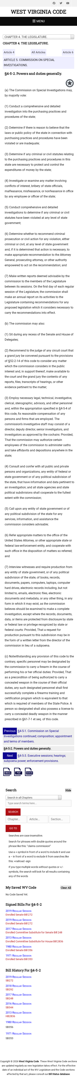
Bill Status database (59, 1074)
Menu (40, 21)
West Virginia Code (38, 11)
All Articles (38, 52)
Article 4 (9, 52)
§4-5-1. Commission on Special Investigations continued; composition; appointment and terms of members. (38, 736)
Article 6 (68, 52)
